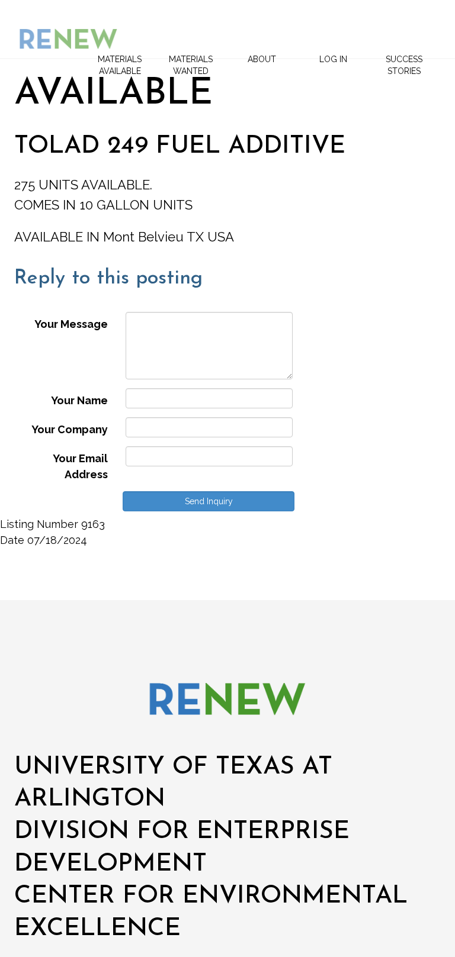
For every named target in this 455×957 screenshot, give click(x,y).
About (262, 59)
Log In (333, 59)
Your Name (79, 400)
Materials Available (120, 65)
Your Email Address (80, 466)
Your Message (71, 324)
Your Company (69, 429)
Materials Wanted (191, 65)
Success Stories (404, 65)
